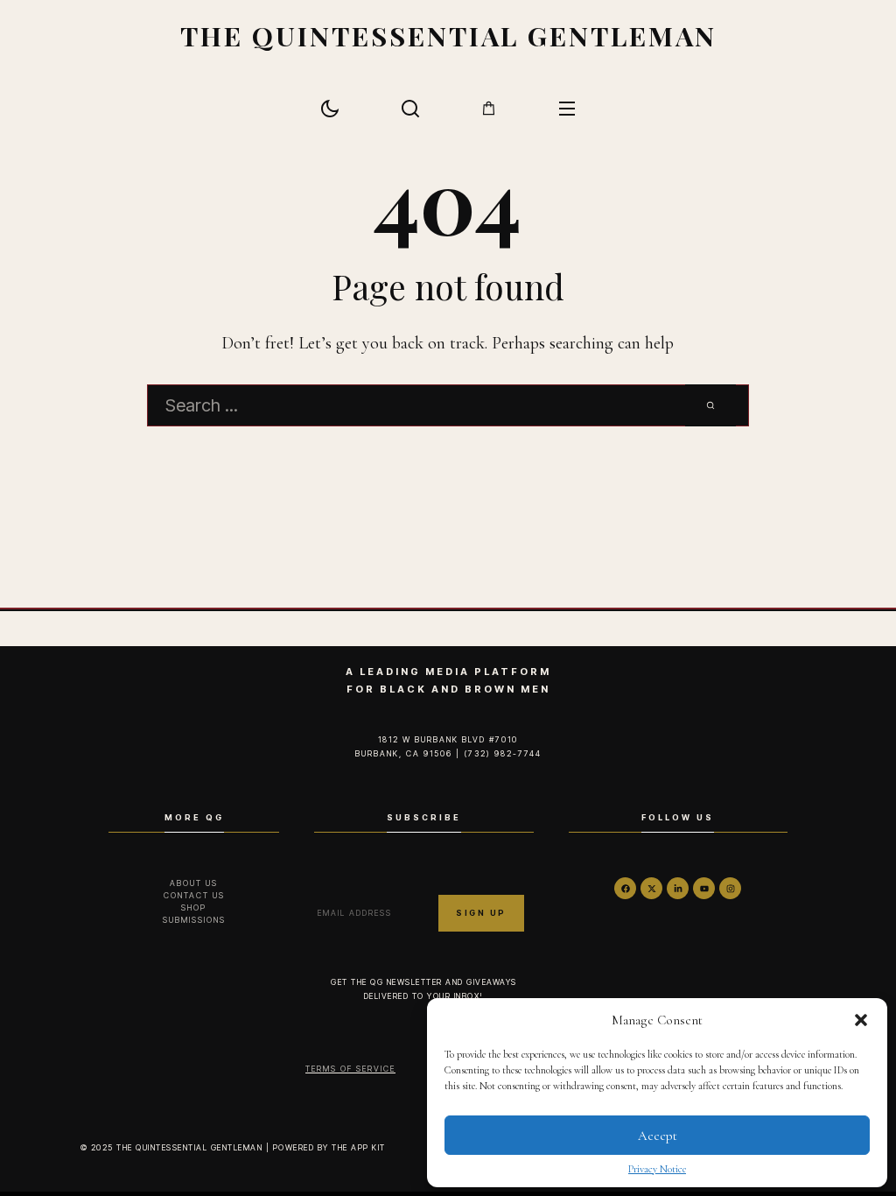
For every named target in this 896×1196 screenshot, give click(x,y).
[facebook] (625, 888)
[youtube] (704, 888)
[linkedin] (678, 888)
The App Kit (359, 1147)
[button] (861, 1020)
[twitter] (651, 888)
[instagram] (730, 888)
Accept (657, 1135)
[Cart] (488, 108)
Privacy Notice (657, 1169)
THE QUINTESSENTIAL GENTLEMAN (448, 35)
